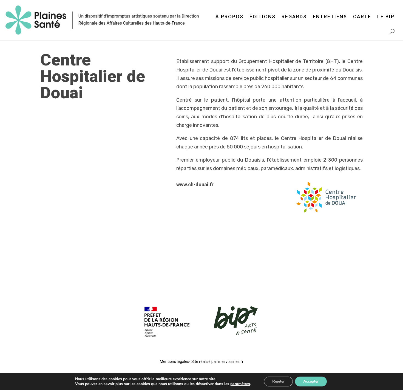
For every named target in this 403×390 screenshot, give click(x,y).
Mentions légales (174, 361)
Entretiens (330, 16)
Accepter (311, 381)
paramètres (240, 384)
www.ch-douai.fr (195, 184)
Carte (362, 16)
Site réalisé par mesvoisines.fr (217, 361)
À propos (229, 16)
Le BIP (386, 16)
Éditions (262, 16)
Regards (294, 16)
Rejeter (278, 381)
